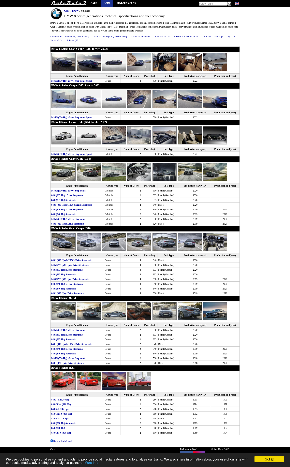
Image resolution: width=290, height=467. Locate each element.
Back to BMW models (63, 441)
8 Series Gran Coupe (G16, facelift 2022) (69, 36)
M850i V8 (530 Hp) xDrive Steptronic (70, 265)
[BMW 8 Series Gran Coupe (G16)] (64, 250)
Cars (94, 3)
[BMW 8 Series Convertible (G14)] (64, 180)
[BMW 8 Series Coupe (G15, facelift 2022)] (64, 107)
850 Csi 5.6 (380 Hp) (61, 413)
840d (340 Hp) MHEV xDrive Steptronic (71, 204)
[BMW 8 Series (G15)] (64, 319)
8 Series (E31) (73, 40)
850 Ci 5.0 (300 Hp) (61, 432)
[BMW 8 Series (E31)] (64, 389)
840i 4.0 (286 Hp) (59, 409)
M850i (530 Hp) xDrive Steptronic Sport (71, 81)
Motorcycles (126, 3)
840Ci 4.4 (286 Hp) (60, 399)
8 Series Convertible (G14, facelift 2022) (150, 36)
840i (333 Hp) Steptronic (63, 200)
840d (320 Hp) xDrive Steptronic (67, 223)
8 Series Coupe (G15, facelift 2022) (110, 36)
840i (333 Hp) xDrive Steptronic (67, 195)
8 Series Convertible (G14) (186, 36)
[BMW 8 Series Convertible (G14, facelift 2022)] (64, 143)
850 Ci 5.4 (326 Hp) (61, 404)
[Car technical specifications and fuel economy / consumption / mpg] (68, 3)
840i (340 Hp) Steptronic (63, 214)
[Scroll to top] (273, 452)
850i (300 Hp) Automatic (63, 423)
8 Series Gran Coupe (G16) (217, 36)
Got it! (269, 459)
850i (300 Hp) (58, 428)
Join (107, 3)
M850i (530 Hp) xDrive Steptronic (68, 190)
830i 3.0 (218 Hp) (59, 418)
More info (91, 462)
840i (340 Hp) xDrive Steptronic (67, 209)
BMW (75, 10)
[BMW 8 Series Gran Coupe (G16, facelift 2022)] (64, 70)
